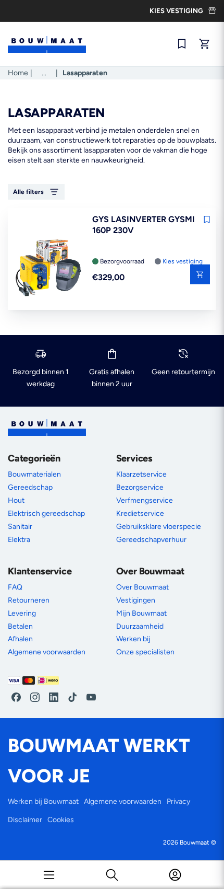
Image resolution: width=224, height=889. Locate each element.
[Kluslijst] (181, 43)
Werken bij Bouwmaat (43, 801)
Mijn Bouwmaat (141, 613)
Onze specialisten (145, 652)
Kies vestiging (183, 261)
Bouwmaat (194, 842)
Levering (22, 613)
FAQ (15, 587)
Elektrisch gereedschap (46, 513)
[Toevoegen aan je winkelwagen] (200, 274)
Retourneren (28, 600)
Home (18, 72)
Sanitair (20, 526)
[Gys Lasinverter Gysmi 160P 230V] (48, 269)
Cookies (60, 819)
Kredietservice (140, 513)
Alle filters (28, 191)
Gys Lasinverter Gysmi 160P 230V (143, 224)
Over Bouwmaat (142, 587)
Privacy (178, 801)
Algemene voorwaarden (46, 652)
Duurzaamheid (140, 626)
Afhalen (20, 638)
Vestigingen (135, 600)
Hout (16, 500)
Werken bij (133, 638)
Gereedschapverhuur (151, 539)
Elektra (19, 539)
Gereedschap (30, 487)
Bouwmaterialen (34, 474)
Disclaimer (25, 819)
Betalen (20, 626)
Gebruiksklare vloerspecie (158, 526)
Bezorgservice (140, 487)
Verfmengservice (144, 500)
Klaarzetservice (141, 474)
